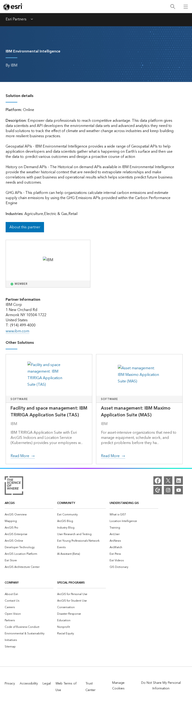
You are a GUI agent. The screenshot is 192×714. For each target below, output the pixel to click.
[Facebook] (157, 480)
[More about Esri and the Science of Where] (14, 486)
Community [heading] (66, 503)
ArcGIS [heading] (10, 503)
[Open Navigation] (186, 6)
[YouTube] (178, 490)
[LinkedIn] (178, 480)
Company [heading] (12, 582)
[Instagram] (168, 490)
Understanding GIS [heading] (124, 503)
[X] (168, 480)
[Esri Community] (157, 490)
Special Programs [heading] (71, 582)
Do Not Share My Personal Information (161, 685)
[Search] (172, 6)
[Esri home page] (13, 7)
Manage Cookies (118, 685)
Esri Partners (16, 19)
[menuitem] (29, 514)
